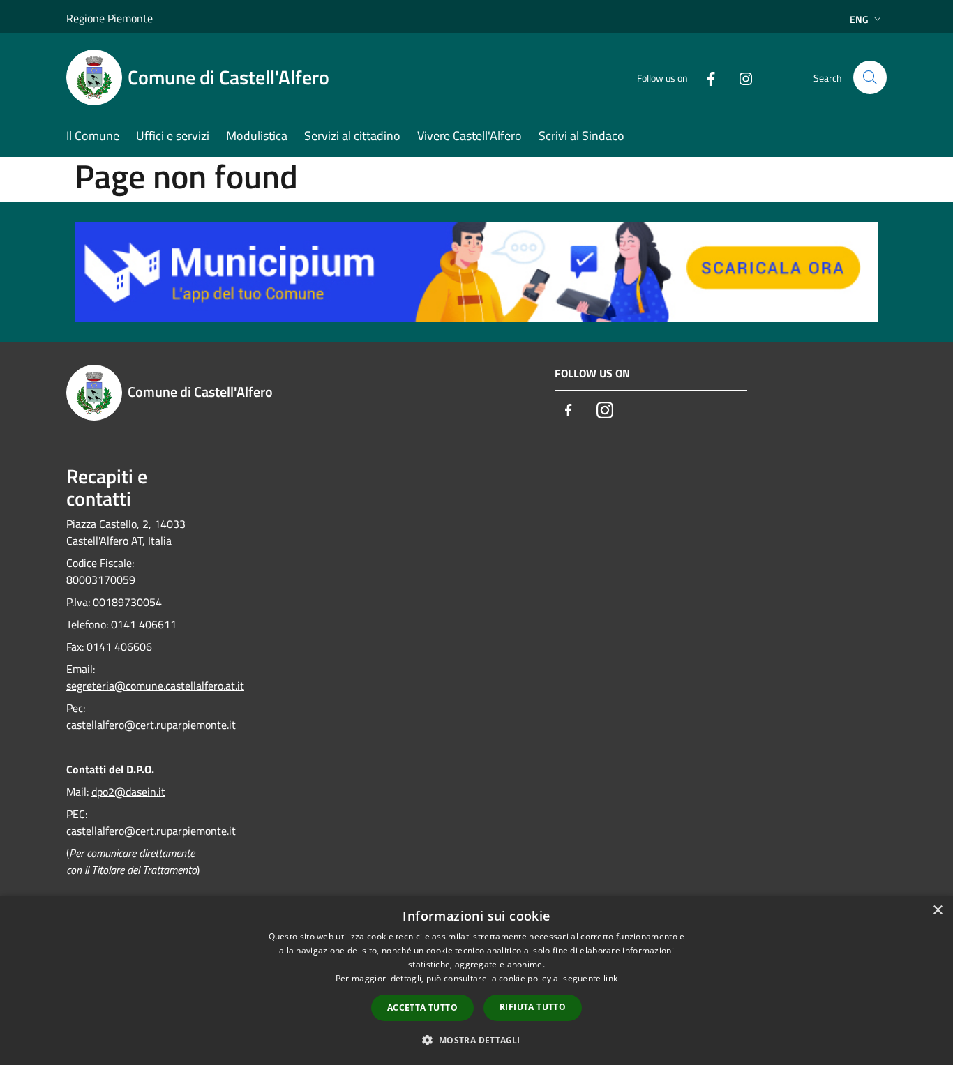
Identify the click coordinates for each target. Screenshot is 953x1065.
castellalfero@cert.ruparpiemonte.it (151, 724)
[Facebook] (705, 77)
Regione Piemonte (109, 18)
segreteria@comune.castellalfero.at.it (155, 685)
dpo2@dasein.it (128, 791)
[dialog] (476, 980)
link (610, 978)
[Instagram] (740, 77)
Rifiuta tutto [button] (533, 1007)
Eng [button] (859, 19)
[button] (476, 1040)
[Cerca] (870, 77)
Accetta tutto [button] (422, 1007)
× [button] (937, 910)
